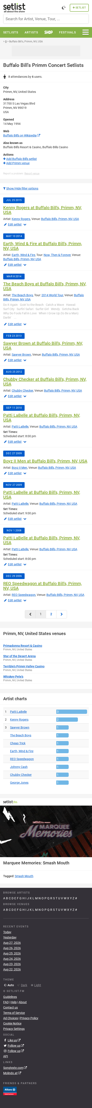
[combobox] (46, 19)
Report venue (31, 173)
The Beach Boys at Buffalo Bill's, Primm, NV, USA (44, 286)
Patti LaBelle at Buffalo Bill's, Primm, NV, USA (41, 418)
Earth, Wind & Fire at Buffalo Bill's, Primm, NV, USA (42, 246)
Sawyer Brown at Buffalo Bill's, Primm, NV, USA (43, 346)
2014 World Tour (52, 295)
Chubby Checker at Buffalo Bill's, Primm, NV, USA (44, 382)
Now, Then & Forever (57, 255)
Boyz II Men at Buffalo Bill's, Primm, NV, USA (45, 461)
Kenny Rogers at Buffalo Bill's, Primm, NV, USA (42, 210)
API (5, 1056)
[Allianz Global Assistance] (10, 1090)
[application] (46, 831)
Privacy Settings (14, 1028)
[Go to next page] (61, 614)
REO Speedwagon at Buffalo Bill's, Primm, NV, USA (42, 586)
